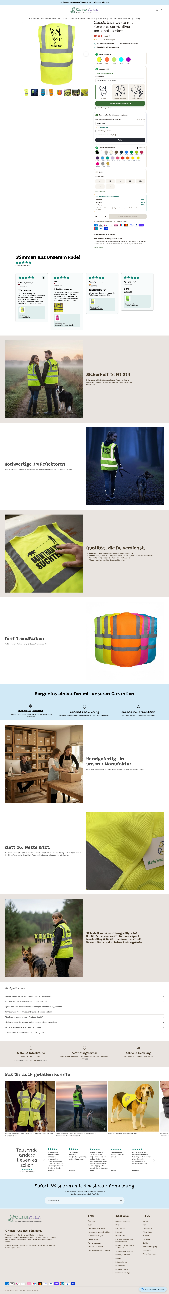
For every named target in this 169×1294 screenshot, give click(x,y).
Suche (90, 1225)
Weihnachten (120, 1228)
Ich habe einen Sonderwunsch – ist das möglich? (24, 1033)
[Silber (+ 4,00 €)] (103, 163)
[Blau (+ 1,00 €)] (126, 152)
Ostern (117, 1225)
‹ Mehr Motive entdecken (104, 73)
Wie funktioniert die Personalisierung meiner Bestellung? (28, 996)
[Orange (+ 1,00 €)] (128, 158)
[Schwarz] (97, 152)
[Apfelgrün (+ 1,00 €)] (136, 152)
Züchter (145, 1243)
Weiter (120, 140)
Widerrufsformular (149, 1254)
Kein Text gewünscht (105, 131)
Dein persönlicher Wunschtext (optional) (108, 119)
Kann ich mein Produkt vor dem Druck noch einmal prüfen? (28, 1012)
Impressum (147, 1250)
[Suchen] (157, 10)
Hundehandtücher (122, 1269)
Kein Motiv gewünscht (105, 108)
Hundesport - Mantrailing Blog (99, 1232)
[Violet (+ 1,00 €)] (112, 158)
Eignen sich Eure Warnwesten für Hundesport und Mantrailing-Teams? (33, 1007)
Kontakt (145, 1221)
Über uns (91, 1221)
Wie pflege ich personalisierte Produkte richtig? (24, 1017)
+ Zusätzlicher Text (106, 135)
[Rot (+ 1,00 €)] (123, 158)
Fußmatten (119, 1232)
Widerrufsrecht (148, 1232)
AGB (144, 1225)
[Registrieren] (121, 1200)
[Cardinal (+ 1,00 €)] (141, 152)
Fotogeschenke (121, 1262)
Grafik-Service (93, 1239)
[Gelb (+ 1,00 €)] (133, 158)
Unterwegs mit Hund (122, 1255)
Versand (146, 1236)
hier (86, 1058)
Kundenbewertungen (95, 1236)
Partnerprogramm (94, 1243)
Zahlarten (146, 1239)
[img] (27, 1169)
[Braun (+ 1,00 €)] (116, 152)
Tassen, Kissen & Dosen (124, 1251)
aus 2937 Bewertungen (27, 1172)
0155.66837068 (20, 1060)
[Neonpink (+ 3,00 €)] (97, 163)
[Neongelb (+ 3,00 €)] (138, 158)
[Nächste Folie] (161, 1108)
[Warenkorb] (161, 10)
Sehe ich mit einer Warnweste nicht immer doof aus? (26, 1001)
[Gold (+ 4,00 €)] (108, 163)
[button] (120, 172)
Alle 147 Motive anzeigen (119, 103)
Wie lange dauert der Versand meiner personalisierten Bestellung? (31, 1022)
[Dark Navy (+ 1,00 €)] (121, 152)
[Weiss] (101, 152)
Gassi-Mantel (120, 1236)
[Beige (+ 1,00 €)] (111, 152)
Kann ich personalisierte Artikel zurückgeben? (23, 1027)
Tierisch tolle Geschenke (17, 1290)
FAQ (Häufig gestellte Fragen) (99, 1250)
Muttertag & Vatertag (122, 1221)
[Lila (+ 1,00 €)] (97, 158)
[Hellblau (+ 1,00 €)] (102, 158)
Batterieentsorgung (150, 1247)
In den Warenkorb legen (127, 216)
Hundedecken (120, 1266)
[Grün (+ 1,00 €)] (131, 152)
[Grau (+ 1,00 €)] (106, 152)
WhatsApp (43, 1060)
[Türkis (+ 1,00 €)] (107, 158)
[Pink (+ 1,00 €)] (117, 158)
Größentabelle (100, 191)
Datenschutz (147, 1228)
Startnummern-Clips (122, 1273)
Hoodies (118, 1258)
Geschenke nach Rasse (96, 1228)
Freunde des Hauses (95, 1247)
